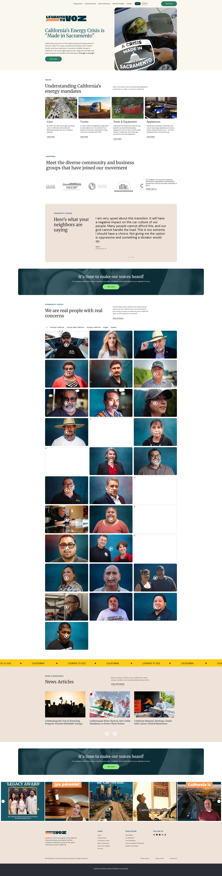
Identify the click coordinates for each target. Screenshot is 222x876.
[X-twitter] (162, 835)
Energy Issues (78, 3)
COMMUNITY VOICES (63, 213)
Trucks (84, 121)
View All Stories (118, 318)
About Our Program (118, 3)
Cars (50, 121)
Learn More (51, 137)
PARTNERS (50, 156)
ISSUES (48, 80)
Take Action (169, 3)
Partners (129, 3)
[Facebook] (157, 835)
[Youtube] (160, 835)
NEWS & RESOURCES (54, 676)
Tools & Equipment (125, 121)
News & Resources (104, 3)
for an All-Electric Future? (153, 722)
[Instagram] (154, 835)
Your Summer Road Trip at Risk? (109, 722)
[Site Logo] (56, 832)
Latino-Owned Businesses (63, 722)
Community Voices (90, 3)
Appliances (153, 121)
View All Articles (117, 684)
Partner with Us (151, 189)
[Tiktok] (165, 835)
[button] (128, 257)
